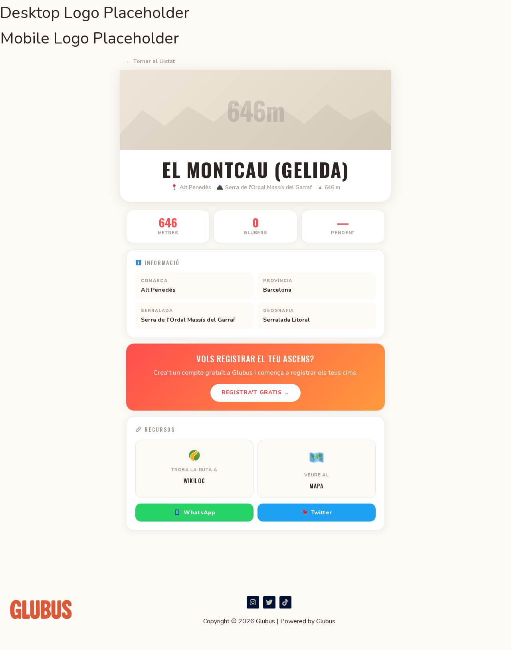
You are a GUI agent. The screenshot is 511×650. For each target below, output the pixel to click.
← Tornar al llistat (150, 61)
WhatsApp (199, 512)
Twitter (321, 512)
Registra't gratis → (255, 392)
